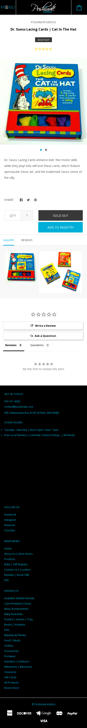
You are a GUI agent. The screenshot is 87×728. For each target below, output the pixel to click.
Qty (13, 216)
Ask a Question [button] (45, 336)
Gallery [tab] (8, 240)
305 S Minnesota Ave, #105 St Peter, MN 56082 (31, 413)
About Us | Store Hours (18, 554)
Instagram (10, 520)
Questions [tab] (37, 345)
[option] (43, 101)
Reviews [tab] (27, 240)
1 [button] (41, 150)
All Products (11, 682)
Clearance (10, 672)
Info (6, 580)
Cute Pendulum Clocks (17, 603)
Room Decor (11, 688)
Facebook (10, 514)
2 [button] (46, 150)
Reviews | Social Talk (16, 575)
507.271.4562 (12, 401)
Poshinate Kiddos (43, 22)
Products (9, 559)
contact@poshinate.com (18, 406)
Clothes (8, 645)
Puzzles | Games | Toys (18, 619)
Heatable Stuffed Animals (19, 598)
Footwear (10, 656)
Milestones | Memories (18, 667)
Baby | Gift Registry (15, 564)
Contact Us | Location (17, 569)
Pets (6, 630)
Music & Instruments (16, 609)
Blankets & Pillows (15, 635)
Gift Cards (10, 677)
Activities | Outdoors (16, 661)
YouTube (9, 530)
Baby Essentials (13, 614)
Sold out (60, 216)
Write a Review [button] (45, 326)
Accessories (11, 651)
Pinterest (9, 525)
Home (8, 548)
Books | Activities (14, 624)
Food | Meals (12, 640)
